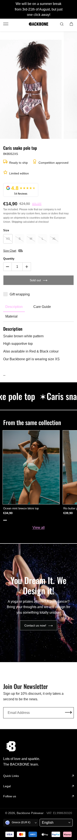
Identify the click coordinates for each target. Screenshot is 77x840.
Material (11, 316)
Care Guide (42, 307)
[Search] (62, 24)
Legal (7, 786)
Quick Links (11, 776)
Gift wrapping (20, 294)
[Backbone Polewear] (38, 24)
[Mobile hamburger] (5, 24)
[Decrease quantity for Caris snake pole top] (7, 266)
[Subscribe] (68, 712)
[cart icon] (71, 24)
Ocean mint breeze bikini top (21, 508)
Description (14, 307)
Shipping (17, 221)
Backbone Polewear (30, 813)
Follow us (9, 796)
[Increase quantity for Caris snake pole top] (26, 266)
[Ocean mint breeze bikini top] (31, 467)
